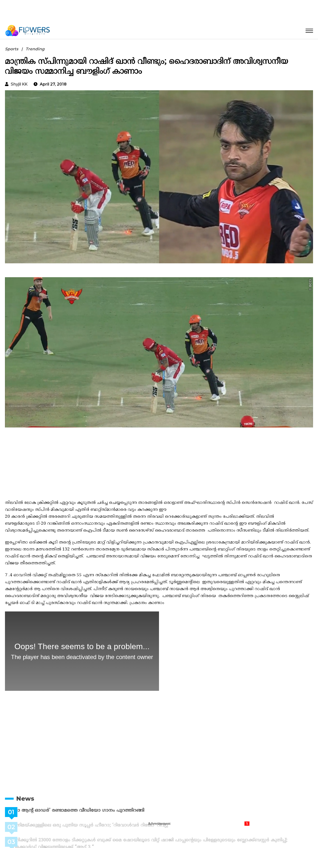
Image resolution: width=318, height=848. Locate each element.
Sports (11, 49)
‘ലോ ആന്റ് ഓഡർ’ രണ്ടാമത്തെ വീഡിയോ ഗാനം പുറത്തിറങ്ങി (89, 810)
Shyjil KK (19, 84)
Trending (35, 49)
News (25, 798)
